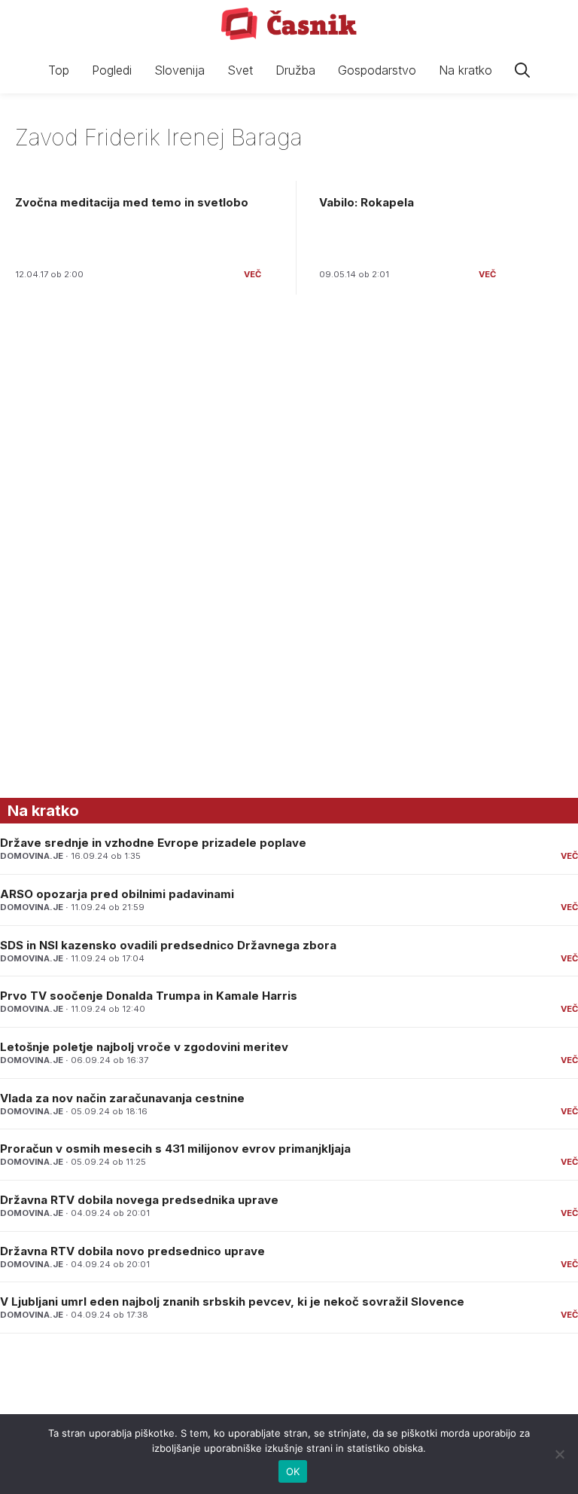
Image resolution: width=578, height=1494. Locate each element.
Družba (295, 70)
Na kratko (465, 70)
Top (58, 70)
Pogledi (112, 70)
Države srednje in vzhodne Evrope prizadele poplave (153, 843)
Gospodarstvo (377, 70)
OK (293, 1471)
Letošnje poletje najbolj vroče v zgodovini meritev (144, 1047)
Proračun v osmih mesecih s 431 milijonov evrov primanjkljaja (175, 1148)
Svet (240, 70)
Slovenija (179, 70)
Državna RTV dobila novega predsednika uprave (139, 1200)
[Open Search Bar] (522, 70)
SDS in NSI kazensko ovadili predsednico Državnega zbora (168, 945)
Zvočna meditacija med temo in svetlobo (131, 202)
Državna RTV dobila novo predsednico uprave (132, 1251)
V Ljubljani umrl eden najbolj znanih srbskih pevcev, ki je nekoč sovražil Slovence (232, 1301)
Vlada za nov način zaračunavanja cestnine (122, 1098)
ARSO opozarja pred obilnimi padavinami (117, 894)
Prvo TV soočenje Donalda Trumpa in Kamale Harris (148, 995)
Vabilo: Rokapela (366, 202)
